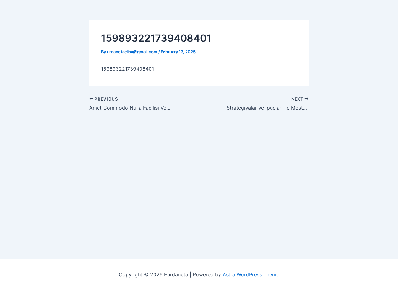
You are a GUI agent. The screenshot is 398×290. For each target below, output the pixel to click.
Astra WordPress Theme (251, 274)
